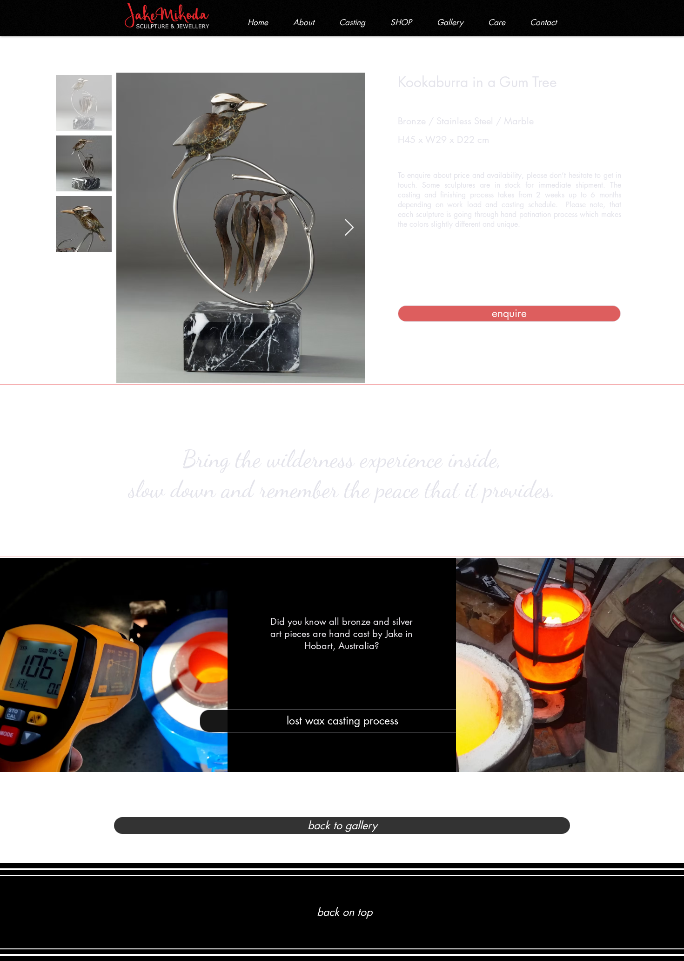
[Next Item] (349, 228)
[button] (401, 22)
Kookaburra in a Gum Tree (477, 82)
